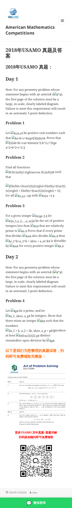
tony (34, 492)
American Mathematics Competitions (30, 30)
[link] (36, 503)
